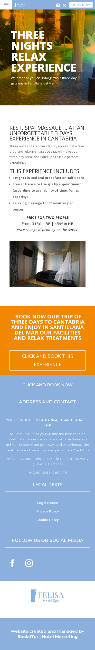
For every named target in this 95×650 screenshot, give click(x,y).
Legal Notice (47, 503)
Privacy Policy (47, 511)
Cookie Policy (48, 520)
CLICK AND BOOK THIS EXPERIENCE (47, 360)
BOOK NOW (81, 5)
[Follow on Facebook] (12, 563)
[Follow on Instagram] (29, 563)
